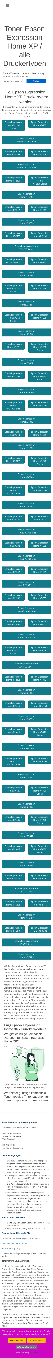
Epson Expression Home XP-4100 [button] (39, 649)
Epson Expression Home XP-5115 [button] (39, 903)
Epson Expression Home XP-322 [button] (26, 505)
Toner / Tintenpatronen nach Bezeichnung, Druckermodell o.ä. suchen (23, 75)
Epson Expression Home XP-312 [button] (26, 420)
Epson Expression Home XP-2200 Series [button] (26, 248)
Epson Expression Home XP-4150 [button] (39, 704)
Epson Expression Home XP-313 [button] (13, 433)
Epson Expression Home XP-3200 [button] (26, 476)
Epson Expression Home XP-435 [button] (13, 818)
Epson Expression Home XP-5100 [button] (39, 877)
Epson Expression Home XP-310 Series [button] (39, 376)
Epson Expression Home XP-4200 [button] (26, 747)
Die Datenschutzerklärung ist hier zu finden (21, 1238)
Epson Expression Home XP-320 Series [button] (39, 461)
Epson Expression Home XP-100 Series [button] (13, 125)
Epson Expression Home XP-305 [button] (13, 375)
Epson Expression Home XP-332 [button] (13, 544)
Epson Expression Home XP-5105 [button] (13, 903)
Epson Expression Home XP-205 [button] (39, 153)
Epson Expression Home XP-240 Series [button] (13, 288)
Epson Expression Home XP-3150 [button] (26, 446)
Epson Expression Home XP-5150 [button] (26, 916)
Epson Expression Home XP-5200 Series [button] (26, 942)
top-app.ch (34, 1352)
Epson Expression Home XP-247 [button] (26, 303)
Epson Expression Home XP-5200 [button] (39, 929)
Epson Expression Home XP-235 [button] (26, 274)
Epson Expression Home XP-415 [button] (13, 704)
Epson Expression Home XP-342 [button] (13, 570)
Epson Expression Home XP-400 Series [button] (26, 610)
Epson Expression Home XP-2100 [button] (13, 179)
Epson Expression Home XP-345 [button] (39, 570)
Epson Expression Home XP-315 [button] (39, 433)
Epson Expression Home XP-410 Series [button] (13, 650)
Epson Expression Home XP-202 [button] (13, 153)
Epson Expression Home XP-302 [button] (26, 362)
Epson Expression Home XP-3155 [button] (13, 460)
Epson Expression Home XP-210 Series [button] (26, 166)
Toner (46, 1275)
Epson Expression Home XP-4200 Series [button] (13, 761)
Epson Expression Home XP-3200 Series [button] (13, 490)
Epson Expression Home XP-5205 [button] (26, 956)
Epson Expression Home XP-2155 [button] (13, 235)
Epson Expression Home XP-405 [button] (39, 623)
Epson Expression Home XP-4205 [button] (39, 760)
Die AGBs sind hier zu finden (14, 1243)
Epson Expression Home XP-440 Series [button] (39, 820)
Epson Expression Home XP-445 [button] (13, 848)
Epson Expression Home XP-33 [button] (39, 518)
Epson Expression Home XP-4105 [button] (13, 678)
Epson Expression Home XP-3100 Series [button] (13, 405)
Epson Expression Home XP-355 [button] (39, 597)
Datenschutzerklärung (26, 1347)
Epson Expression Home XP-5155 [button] (13, 929)
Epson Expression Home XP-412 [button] (39, 678)
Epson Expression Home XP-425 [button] (13, 789)
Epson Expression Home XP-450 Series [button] (39, 849)
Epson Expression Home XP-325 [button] (13, 518)
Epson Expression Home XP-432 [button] (26, 805)
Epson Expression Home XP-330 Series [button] (26, 531)
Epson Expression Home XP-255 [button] (39, 316)
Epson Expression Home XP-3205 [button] (39, 489)
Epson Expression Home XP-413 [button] (26, 691)
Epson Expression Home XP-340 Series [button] (26, 557)
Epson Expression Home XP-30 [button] (13, 346)
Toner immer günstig (11, 1248)
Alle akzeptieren (17, 1340)
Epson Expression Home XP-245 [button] (39, 287)
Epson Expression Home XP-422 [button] (26, 776)
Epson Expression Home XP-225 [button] (39, 261)
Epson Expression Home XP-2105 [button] (26, 195)
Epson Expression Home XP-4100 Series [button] (26, 665)
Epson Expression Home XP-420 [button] (13, 731)
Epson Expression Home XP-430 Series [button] (39, 790)
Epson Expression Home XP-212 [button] (13, 208)
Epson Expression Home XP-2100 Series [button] (39, 180)
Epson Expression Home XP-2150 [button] (26, 222)
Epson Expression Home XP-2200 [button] (39, 235)
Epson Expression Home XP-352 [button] (13, 597)
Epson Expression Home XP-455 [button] (13, 877)
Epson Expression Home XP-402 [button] (13, 623)
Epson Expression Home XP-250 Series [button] (13, 317)
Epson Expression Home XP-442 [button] (26, 835)
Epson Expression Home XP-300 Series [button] (39, 347)
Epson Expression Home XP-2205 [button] (13, 261)
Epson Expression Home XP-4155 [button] (26, 718)
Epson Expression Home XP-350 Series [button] (26, 584)
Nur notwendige (36, 1340)
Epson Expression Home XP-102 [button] (39, 124)
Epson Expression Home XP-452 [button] (26, 864)
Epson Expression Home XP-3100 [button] (26, 391)
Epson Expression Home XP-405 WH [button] (26, 636)
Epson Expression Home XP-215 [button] (39, 208)
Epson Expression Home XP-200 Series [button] (26, 140)
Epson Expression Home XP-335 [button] (39, 544)
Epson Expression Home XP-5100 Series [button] (26, 890)
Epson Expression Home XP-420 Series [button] (39, 732)
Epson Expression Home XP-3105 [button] (39, 404)
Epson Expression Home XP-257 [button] (26, 332)
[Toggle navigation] (7, 5)
